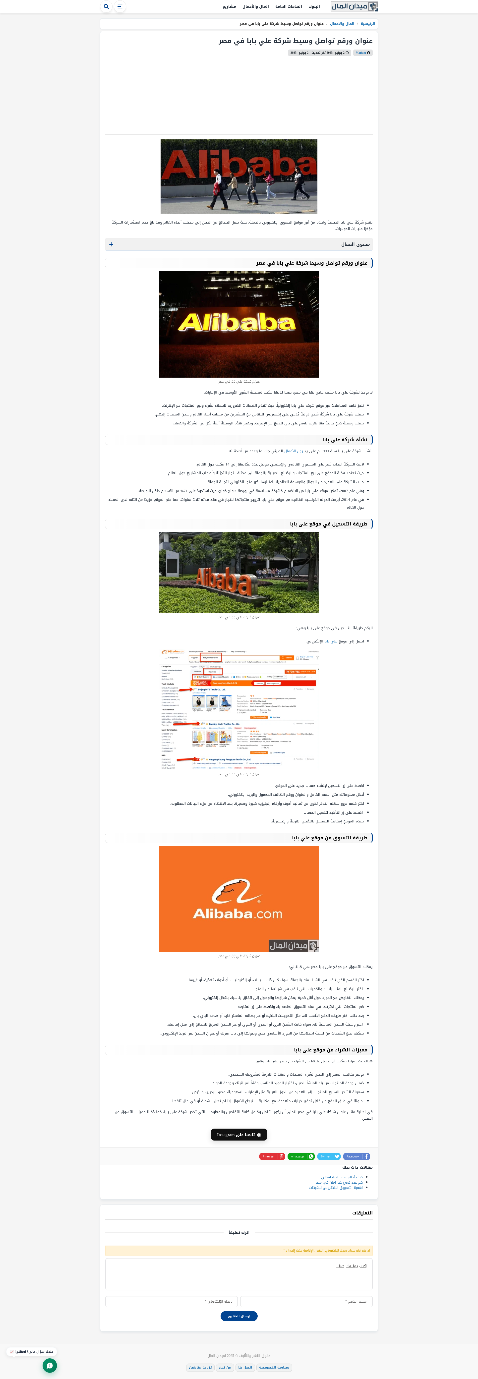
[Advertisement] (239, 93)
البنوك (314, 6)
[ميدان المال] (354, 6)
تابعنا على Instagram (239, 1134)
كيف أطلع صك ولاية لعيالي (342, 1177)
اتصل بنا (245, 1367)
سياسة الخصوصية (274, 1367)
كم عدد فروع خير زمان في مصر (339, 1182)
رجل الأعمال (293, 451)
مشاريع (229, 6)
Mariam (361, 53)
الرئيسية (367, 23)
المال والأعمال (255, 6)
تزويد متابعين (200, 1367)
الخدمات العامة (288, 6)
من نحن (225, 1367)
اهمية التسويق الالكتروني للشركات (336, 1187)
